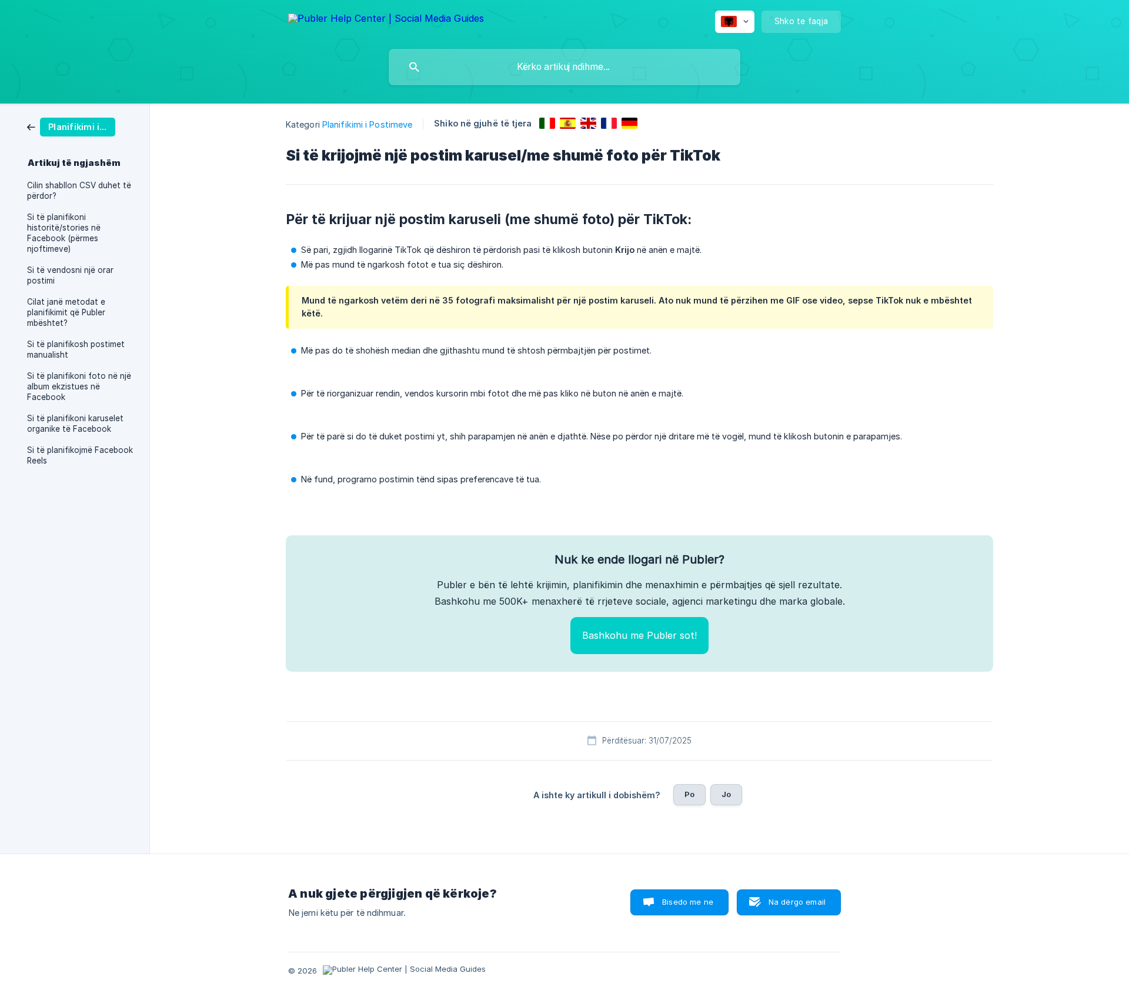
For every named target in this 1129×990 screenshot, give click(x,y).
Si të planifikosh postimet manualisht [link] (76, 349)
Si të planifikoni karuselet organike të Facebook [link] (75, 424)
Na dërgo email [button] (797, 901)
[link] (71, 126)
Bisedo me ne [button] (687, 901)
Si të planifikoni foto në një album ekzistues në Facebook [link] (79, 386)
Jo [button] (726, 794)
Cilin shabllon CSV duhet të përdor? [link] (79, 191)
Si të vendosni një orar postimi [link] (70, 275)
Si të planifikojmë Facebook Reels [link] (80, 455)
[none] (386, 20)
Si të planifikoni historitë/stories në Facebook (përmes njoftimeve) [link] (64, 233)
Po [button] (689, 794)
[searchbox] (564, 67)
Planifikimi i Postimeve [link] (367, 124)
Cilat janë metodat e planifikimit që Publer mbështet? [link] (66, 312)
